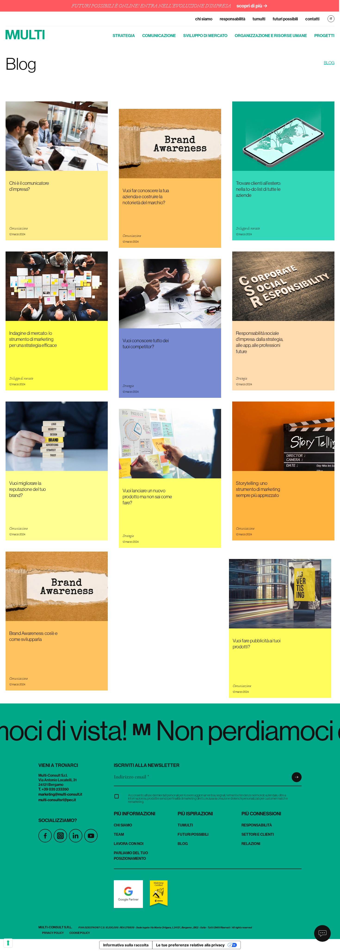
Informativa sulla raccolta (125, 945)
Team (119, 834)
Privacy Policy (53, 933)
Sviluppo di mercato (205, 35)
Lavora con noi (128, 843)
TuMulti (259, 19)
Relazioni (250, 843)
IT (331, 18)
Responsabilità (232, 19)
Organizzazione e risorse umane (271, 35)
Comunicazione (159, 35)
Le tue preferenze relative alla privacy (190, 945)
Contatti (312, 19)
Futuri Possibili (285, 19)
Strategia (124, 35)
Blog (183, 843)
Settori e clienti (257, 834)
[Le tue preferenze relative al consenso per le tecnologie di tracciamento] (8, 942)
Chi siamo (203, 19)
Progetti (324, 35)
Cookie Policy (79, 933)
